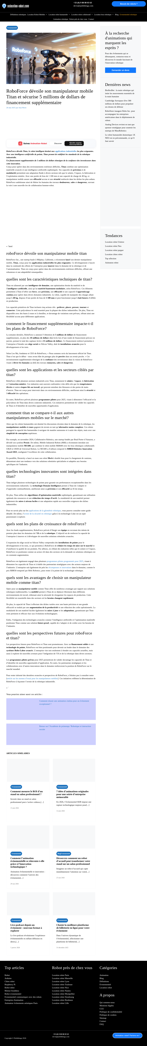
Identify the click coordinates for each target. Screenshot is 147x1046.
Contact (91, 19)
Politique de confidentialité (111, 1012)
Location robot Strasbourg (63, 997)
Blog (117, 15)
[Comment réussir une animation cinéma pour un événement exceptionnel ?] (21, 707)
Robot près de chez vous (78, 19)
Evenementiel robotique (128, 15)
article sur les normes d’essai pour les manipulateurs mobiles (32, 678)
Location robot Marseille (62, 978)
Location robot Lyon (60, 981)
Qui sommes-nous (107, 1002)
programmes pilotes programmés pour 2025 (65, 561)
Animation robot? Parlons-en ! (127, 1035)
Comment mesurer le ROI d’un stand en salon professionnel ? (26, 793)
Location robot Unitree (114, 242)
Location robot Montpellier (63, 994)
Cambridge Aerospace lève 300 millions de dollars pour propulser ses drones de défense (119, 103)
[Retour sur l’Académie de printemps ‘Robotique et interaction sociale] (21, 732)
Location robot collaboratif (81, 15)
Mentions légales (107, 1005)
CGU (102, 1009)
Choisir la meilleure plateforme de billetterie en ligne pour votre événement (72, 928)
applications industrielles (66, 151)
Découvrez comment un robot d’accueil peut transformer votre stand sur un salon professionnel (73, 861)
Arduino (8, 978)
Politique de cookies (108, 1015)
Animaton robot (111, 263)
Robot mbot (9, 987)
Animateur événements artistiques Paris (21, 1003)
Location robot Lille (60, 1003)
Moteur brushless (12, 991)
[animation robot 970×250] (51, 134)
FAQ (102, 1024)
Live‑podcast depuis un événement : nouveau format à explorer (26, 928)
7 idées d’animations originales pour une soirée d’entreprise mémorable (72, 794)
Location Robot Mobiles (36, 15)
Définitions (104, 981)
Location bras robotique (102, 15)
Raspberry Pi (10, 984)
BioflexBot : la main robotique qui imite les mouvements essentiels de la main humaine (119, 93)
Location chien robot (113, 254)
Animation (104, 975)
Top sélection (110, 258)
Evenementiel (12, 28)
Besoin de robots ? (128, 4)
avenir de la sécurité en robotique (38, 514)
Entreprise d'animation (14, 1000)
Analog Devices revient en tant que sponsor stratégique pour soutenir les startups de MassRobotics (120, 127)
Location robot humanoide (58, 15)
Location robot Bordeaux (62, 1000)
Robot (7, 975)
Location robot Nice (60, 987)
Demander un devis (120, 70)
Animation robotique (60, 19)
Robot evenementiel (13, 994)
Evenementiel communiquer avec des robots (23, 997)
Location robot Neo (113, 246)
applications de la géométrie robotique (45, 510)
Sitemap (103, 1018)
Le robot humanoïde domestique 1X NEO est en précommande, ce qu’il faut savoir (120, 138)
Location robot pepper (114, 250)
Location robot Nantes (61, 991)
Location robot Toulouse (62, 984)
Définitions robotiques (18, 15)
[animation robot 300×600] (120, 217)
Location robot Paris (60, 975)
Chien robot (9, 981)
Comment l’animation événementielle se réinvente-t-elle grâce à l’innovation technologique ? (27, 862)
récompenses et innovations (59, 567)
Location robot (106, 987)
